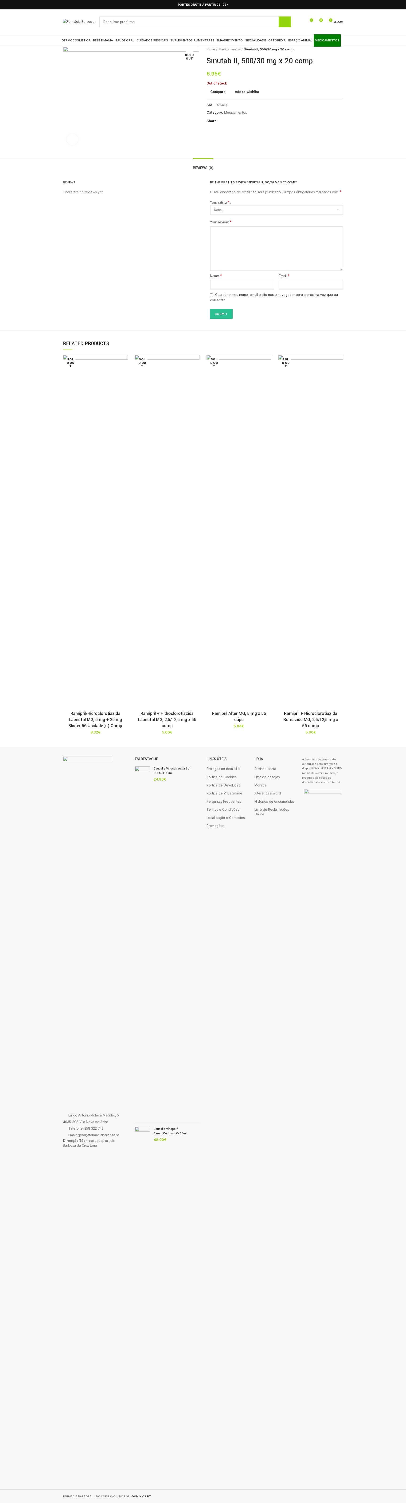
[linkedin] (238, 121)
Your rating (220, 202)
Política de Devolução (224, 785)
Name (216, 275)
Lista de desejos (267, 777)
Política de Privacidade (224, 793)
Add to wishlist (247, 91)
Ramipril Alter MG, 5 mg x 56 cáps (239, 716)
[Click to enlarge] (72, 139)
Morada (260, 785)
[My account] (301, 22)
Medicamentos (229, 49)
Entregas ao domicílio (223, 769)
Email (284, 275)
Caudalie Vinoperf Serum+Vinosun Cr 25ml (170, 1131)
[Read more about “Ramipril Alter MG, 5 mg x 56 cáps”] (268, 373)
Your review (221, 222)
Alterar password (267, 793)
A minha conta (265, 769)
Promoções (215, 826)
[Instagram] (340, 5)
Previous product (331, 49)
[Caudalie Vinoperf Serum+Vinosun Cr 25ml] (142, 1303)
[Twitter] (227, 121)
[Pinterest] (233, 121)
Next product (340, 49)
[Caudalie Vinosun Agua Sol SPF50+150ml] (142, 943)
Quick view (124, 384)
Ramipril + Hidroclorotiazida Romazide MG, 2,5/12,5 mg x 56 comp (310, 719)
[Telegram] (244, 121)
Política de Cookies (222, 777)
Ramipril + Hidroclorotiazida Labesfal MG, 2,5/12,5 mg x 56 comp (167, 719)
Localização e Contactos (226, 818)
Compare (218, 91)
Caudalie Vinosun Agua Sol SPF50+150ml (172, 770)
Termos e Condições (223, 809)
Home (211, 49)
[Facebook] (335, 5)
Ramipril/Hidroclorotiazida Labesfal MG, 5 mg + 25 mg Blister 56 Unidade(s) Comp (95, 719)
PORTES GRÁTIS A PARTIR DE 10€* (203, 4)
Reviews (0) (203, 167)
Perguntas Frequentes (224, 801)
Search (285, 21)
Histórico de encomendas (274, 801)
